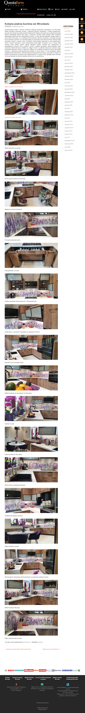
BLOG (58, 9)
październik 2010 (69, 140)
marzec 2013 (68, 131)
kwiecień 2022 (69, 102)
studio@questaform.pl (46, 687)
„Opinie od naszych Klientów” (51, 649)
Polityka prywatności (42, 703)
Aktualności (27, 642)
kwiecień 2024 (69, 53)
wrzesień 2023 (69, 76)
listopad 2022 (69, 89)
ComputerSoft (42, 709)
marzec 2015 (68, 121)
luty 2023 (67, 82)
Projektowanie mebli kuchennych (26, 14)
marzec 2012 (68, 134)
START (9, 9)
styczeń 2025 (69, 37)
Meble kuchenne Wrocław (29, 678)
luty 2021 (67, 108)
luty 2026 (67, 31)
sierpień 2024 (68, 47)
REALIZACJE (43, 9)
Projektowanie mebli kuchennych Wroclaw (72, 678)
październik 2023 (69, 73)
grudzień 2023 (69, 66)
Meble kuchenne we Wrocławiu (14, 87)
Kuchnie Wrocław (7, 678)
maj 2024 (67, 50)
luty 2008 (67, 147)
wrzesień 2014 (69, 128)
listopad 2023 (69, 70)
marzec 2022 (68, 105)
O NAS (73, 9)
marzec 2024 (68, 57)
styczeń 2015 (69, 124)
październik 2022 (69, 92)
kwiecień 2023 (69, 79)
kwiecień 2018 (69, 115)
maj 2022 (67, 99)
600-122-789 (52, 15)
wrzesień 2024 (69, 44)
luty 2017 (67, 118)
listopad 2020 (69, 111)
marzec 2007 (68, 150)
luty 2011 (67, 137)
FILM (51, 9)
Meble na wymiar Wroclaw (57, 678)
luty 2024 (67, 60)
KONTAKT (42, 15)
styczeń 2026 (69, 34)
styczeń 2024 (69, 63)
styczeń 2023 (69, 86)
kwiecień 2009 (69, 144)
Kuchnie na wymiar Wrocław (13, 117)
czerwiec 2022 (69, 95)
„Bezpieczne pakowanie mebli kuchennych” (18, 649)
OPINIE (65, 9)
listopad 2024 (69, 41)
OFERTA (25, 9)
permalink (40, 642)
